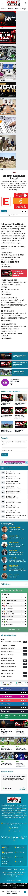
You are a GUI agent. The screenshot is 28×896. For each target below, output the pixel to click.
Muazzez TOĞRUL (14, 536)
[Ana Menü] (1, 3)
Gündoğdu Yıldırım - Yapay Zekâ (16, 530)
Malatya (10, 9)
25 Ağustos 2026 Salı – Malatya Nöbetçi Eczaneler (20, 430)
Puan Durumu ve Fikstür (7, 857)
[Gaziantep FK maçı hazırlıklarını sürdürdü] (21, 741)
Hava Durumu (20, 847)
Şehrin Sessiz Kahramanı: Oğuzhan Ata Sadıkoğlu (16, 553)
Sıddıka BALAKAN (14, 575)
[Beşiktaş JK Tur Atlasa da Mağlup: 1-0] (7, 741)
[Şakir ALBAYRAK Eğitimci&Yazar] (4, 567)
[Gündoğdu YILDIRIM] (4, 529)
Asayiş (24, 9)
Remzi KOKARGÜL (14, 542)
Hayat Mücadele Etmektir (16, 538)
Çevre (3, 729)
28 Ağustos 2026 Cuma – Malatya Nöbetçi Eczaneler (7, 403)
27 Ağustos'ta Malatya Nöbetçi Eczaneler (6, 416)
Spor (2, 746)
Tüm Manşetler (20, 857)
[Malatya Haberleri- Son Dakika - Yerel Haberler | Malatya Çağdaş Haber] (13, 3)
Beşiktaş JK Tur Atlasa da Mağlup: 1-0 (6, 748)
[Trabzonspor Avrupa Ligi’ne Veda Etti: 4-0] (7, 756)
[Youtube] (17, 837)
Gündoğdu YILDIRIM (14, 527)
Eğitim (14, 874)
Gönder (4, 455)
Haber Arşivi (20, 861)
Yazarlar (22, 869)
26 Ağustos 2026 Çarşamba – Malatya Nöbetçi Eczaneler (20, 417)
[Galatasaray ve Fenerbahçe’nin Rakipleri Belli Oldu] (21, 756)
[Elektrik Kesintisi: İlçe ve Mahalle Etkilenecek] (7, 724)
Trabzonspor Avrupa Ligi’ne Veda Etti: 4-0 (6, 764)
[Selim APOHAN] (5, 382)
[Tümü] (26, 524)
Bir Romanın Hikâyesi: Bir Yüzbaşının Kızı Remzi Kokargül (16, 545)
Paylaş (4, 211)
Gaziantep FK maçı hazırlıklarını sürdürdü (21, 748)
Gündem (3, 9)
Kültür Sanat (20, 874)
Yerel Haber (12, 876)
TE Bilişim (18, 880)
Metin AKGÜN (13, 558)
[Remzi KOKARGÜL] (4, 544)
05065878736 (15, 828)
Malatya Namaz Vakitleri (7, 853)
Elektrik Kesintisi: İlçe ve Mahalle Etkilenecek (6, 733)
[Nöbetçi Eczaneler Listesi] (14, 201)
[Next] (22, 837)
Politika (17, 9)
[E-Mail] (11, 385)
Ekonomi (9, 874)
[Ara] (25, 3)
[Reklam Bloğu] (14, 462)
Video (15, 869)
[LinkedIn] (14, 837)
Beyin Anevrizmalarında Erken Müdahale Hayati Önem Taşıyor (21, 403)
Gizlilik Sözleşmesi (5, 888)
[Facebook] (2, 837)
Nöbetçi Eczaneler (5, 848)
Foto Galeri (8, 869)
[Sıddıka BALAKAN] (4, 576)
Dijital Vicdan (12, 577)
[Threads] (20, 837)
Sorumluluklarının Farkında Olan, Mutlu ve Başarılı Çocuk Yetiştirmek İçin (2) (17, 561)
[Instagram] (11, 837)
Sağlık (14, 172)
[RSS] (14, 839)
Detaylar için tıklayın (14, 629)
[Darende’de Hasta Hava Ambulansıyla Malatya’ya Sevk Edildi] (7, 424)
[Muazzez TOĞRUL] (4, 537)
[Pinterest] (8, 837)
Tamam (14, 888)
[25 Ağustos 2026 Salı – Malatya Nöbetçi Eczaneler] (21, 424)
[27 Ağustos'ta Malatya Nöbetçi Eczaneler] (7, 410)
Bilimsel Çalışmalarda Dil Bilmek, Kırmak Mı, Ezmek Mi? (17, 569)
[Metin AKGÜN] (4, 560)
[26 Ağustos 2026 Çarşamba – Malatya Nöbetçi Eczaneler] (21, 410)
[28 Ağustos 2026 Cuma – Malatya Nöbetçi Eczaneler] (7, 397)
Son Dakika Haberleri (6, 862)
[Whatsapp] (25, 837)
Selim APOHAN (14, 381)
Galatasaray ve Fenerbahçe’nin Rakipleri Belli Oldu (20, 765)
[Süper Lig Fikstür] (26, 635)
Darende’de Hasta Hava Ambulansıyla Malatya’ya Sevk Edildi (7, 430)
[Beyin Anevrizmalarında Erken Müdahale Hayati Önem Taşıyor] (21, 397)
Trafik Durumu (20, 852)
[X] (5, 837)
